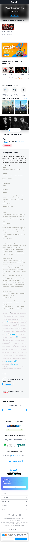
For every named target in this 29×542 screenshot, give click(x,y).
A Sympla (4, 505)
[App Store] (10, 474)
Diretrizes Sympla (13, 529)
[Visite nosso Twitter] (16, 515)
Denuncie (5, 392)
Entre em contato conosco (18, 525)
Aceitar (21, 539)
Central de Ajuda (15, 455)
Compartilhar (16, 130)
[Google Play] (17, 474)
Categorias (5, 497)
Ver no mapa (8, 384)
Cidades (4, 493)
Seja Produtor (6, 501)
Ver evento (14, 15)
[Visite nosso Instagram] (13, 515)
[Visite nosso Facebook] (20, 515)
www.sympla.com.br (12, 312)
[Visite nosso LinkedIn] (9, 515)
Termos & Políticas (18, 535)
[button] (4, 535)
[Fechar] (27, 534)
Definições (8, 539)
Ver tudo (25, 85)
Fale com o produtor (15, 409)
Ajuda (3, 509)
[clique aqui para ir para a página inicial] (14, 2)
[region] (14, 537)
